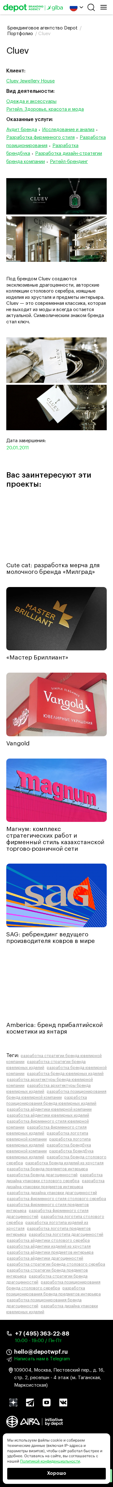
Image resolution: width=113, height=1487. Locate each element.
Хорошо (56, 1473)
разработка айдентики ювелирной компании (49, 1109)
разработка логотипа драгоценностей (66, 1234)
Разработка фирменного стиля (40, 137)
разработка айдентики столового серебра (48, 1240)
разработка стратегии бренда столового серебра (56, 1264)
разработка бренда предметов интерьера (47, 1169)
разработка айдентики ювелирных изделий (48, 1115)
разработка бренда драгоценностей (42, 1175)
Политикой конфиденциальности (50, 1461)
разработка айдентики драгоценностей (45, 1258)
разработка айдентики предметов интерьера (50, 1252)
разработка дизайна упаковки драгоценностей (52, 1193)
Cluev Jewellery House (30, 81)
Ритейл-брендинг (69, 161)
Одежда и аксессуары (31, 101)
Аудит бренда (21, 129)
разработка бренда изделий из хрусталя (64, 1163)
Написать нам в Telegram (42, 1359)
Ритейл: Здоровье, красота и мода (45, 109)
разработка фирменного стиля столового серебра (56, 1199)
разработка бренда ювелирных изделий (65, 1074)
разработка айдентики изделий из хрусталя (49, 1246)
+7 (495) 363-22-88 (42, 1333)
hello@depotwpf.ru (41, 1352)
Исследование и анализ (68, 129)
